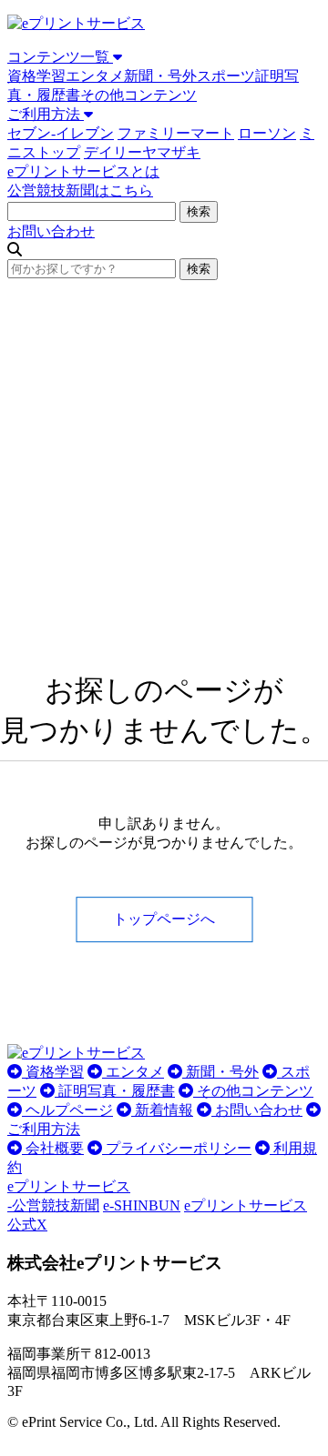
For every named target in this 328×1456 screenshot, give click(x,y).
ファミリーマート (176, 133)
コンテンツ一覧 (60, 57)
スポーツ (226, 76)
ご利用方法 (45, 114)
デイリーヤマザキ (142, 152)
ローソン (267, 133)
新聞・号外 (160, 76)
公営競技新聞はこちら (80, 190)
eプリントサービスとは (83, 171)
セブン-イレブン (60, 133)
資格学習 (36, 76)
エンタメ (95, 76)
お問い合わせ (51, 231)
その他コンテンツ (138, 95)
